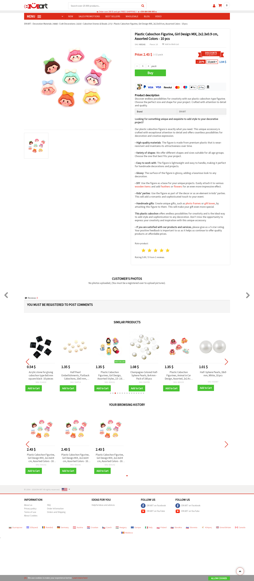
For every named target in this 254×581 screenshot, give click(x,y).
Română (49, 527)
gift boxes (209, 203)
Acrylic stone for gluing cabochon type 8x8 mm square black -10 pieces (41, 375)
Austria (80, 527)
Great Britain (225, 527)
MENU (31, 16)
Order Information (55, 508)
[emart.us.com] (36, 5)
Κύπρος (208, 527)
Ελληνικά (34, 527)
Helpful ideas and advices (103, 505)
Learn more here (80, 577)
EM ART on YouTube (156, 511)
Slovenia (193, 527)
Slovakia (178, 527)
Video (158, 16)
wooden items (143, 186)
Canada (242, 527)
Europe (138, 527)
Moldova (129, 532)
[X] (25, 577)
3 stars (156, 250)
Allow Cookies (219, 578)
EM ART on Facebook (156, 505)
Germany (65, 527)
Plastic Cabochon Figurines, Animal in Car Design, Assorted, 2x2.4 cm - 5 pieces (179, 375)
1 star (144, 250)
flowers (178, 186)
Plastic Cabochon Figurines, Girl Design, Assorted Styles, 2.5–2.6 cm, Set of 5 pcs (109, 375)
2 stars (150, 250)
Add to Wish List (172, 44)
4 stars (162, 250)
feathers (165, 186)
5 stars (168, 250)
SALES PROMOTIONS (89, 16)
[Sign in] (214, 6)
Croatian (94, 527)
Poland (164, 527)
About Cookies (30, 515)
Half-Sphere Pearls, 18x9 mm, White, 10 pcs (213, 374)
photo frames (193, 203)
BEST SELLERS (112, 16)
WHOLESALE (132, 16)
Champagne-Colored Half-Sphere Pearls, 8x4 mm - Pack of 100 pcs (144, 375)
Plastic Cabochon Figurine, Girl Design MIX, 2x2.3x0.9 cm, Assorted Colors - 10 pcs (41, 458)
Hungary (123, 527)
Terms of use (30, 512)
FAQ (49, 505)
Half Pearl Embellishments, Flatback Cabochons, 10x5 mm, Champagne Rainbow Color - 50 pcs (75, 375)
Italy (151, 527)
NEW (70, 16)
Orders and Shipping (56, 512)
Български (17, 527)
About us (28, 505)
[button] (110, 393)
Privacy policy (30, 508)
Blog (147, 16)
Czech (109, 527)
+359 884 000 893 (147, 12)
